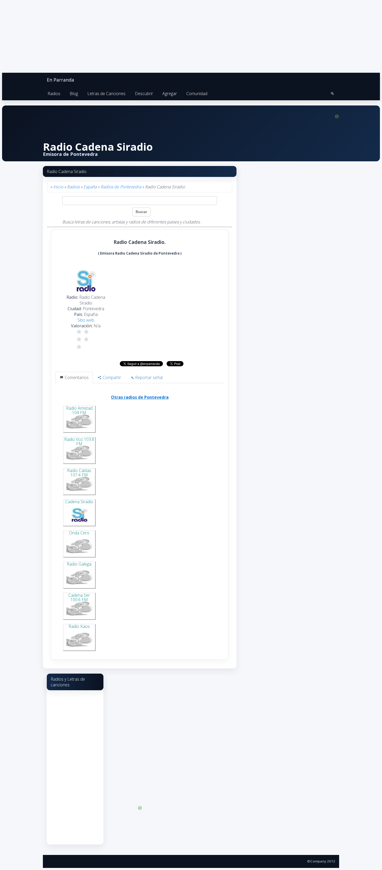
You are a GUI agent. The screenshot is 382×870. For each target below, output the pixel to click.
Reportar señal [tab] (148, 377)
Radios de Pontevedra (121, 187)
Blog (74, 93)
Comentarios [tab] (76, 377)
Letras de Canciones (106, 93)
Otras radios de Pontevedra (140, 397)
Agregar (169, 93)
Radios (54, 93)
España (90, 187)
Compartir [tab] (111, 377)
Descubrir (144, 93)
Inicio (58, 187)
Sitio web (85, 320)
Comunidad (196, 93)
